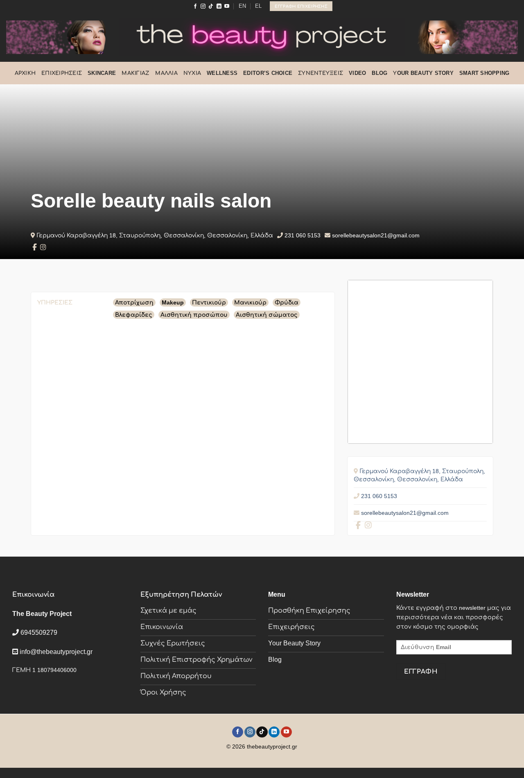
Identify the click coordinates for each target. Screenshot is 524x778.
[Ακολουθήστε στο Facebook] (195, 6)
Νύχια (192, 73)
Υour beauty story (423, 73)
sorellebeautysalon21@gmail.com (376, 235)
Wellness (222, 73)
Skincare (102, 73)
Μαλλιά (166, 73)
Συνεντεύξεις (320, 73)
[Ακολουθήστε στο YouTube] (226, 6)
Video (357, 73)
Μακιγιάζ (135, 73)
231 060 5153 (303, 235)
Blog (379, 73)
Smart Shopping (484, 73)
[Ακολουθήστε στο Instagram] (203, 6)
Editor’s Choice (267, 73)
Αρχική (25, 73)
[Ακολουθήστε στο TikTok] (210, 6)
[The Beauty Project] (262, 37)
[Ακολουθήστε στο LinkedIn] (219, 6)
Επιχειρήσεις (61, 73)
